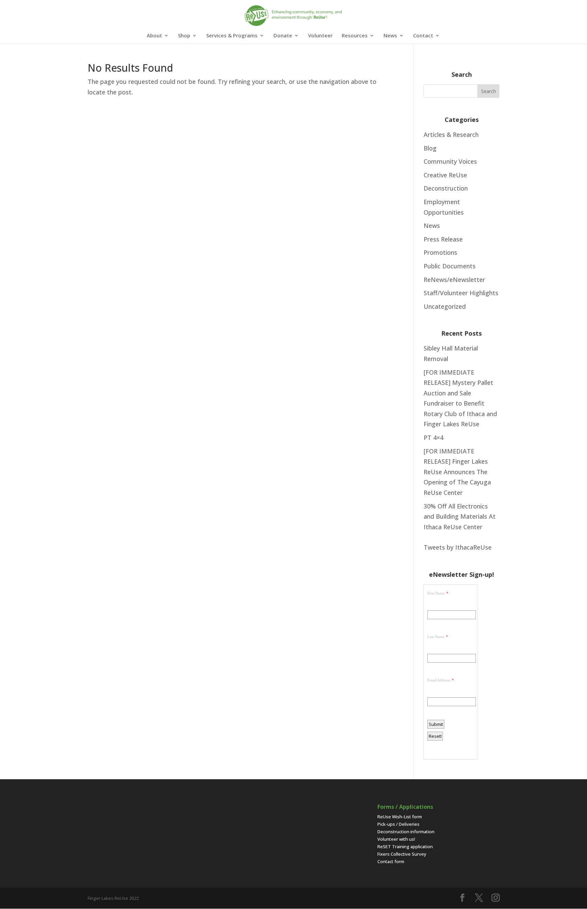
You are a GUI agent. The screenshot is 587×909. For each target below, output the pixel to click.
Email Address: (439, 680)
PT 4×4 (433, 437)
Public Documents (450, 266)
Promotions (440, 252)
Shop (184, 36)
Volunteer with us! (396, 839)
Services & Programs (231, 36)
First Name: (436, 593)
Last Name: (436, 637)
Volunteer (320, 36)
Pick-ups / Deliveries (398, 824)
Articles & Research (451, 134)
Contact (423, 36)
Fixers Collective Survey (401, 854)
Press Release (443, 239)
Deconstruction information (405, 831)
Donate (282, 36)
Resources (355, 36)
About (154, 36)
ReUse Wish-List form (399, 817)
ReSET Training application (405, 846)
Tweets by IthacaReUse (458, 547)
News (390, 36)
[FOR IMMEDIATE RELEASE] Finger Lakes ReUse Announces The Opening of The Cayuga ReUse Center (457, 472)
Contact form (390, 861)
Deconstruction (446, 188)
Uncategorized (445, 306)
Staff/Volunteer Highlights (461, 293)
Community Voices (450, 161)
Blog (430, 148)
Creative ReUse (445, 175)
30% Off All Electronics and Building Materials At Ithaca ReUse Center (460, 516)
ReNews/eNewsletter (454, 279)
